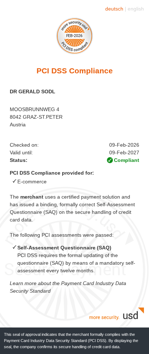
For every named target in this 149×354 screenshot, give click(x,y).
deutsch (114, 9)
